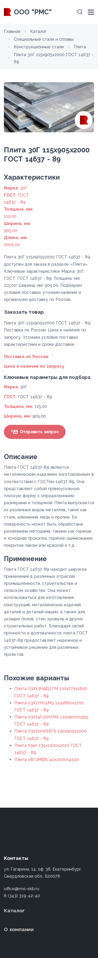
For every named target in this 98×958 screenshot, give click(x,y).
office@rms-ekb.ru (21, 888)
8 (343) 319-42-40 (22, 895)
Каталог (14, 910)
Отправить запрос (39, 431)
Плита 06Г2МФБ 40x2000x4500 (46, 759)
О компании (19, 929)
